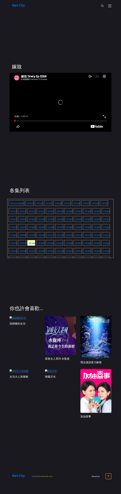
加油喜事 (85, 416)
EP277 (51, 235)
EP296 (78, 219)
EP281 (13, 235)
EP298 (60, 219)
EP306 (88, 211)
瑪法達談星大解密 (91, 362)
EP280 (23, 235)
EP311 (41, 211)
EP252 (78, 251)
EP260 (106, 243)
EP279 (32, 235)
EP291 (23, 227)
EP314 (13, 211)
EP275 (69, 235)
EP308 (69, 211)
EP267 (41, 243)
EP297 (69, 219)
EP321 (49, 203)
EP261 (97, 243)
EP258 (23, 251)
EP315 (105, 203)
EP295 (88, 219)
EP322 (39, 203)
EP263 (78, 243)
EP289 (41, 227)
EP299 (51, 219)
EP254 (60, 251)
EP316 (95, 203)
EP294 (97, 219)
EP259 (13, 251)
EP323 (30, 203)
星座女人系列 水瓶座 (57, 358)
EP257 (32, 251)
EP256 (41, 251)
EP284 (88, 227)
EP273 (88, 235)
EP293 (106, 219)
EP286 (69, 227)
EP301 (32, 219)
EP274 (78, 235)
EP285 (78, 227)
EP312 (32, 211)
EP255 (51, 251)
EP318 (77, 203)
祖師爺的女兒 (18, 323)
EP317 (86, 203)
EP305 (97, 211)
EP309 (60, 211)
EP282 (106, 227)
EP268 (32, 243)
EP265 (60, 243)
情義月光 (50, 376)
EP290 (32, 227)
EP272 (97, 235)
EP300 (41, 219)
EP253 (69, 251)
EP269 (23, 243)
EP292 (13, 227)
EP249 (106, 251)
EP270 (13, 243)
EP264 (69, 243)
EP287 (60, 227)
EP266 (50, 243)
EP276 (60, 235)
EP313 (23, 211)
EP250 (97, 251)
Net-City (49, 476)
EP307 (78, 211)
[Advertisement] (60, 42)
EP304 (106, 211)
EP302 (23, 219)
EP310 (51, 211)
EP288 (51, 227)
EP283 (97, 227)
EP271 (106, 235)
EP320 (58, 203)
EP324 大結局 (17, 203)
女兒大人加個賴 (19, 376)
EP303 (13, 219)
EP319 (67, 203)
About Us (96, 476)
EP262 (87, 243)
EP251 (88, 251)
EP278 (41, 235)
